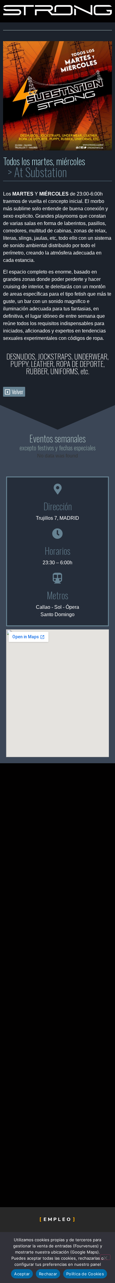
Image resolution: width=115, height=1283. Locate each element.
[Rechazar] (105, 1257)
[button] (14, 392)
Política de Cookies (85, 1273)
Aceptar (22, 1273)
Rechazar (48, 1273)
